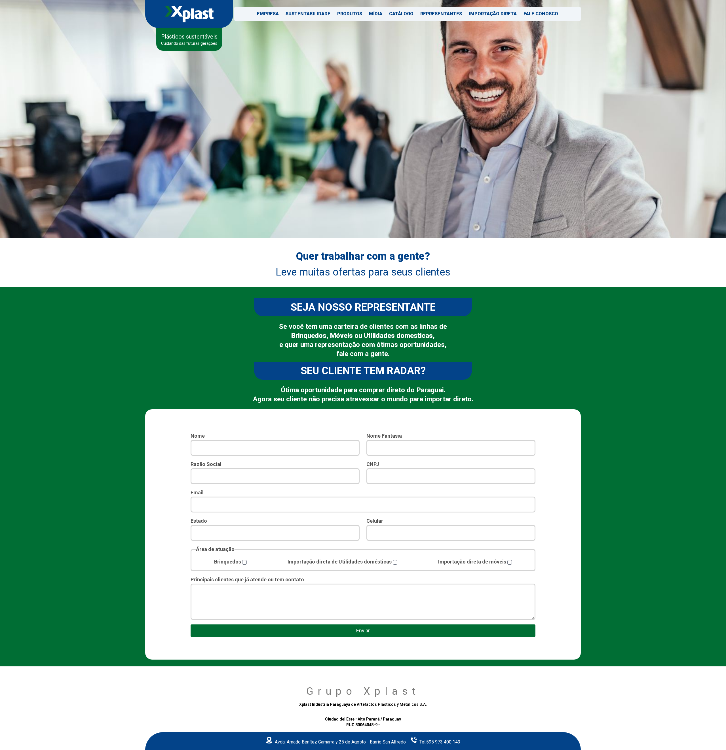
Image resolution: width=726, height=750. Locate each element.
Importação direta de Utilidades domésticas (340, 562)
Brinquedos (227, 562)
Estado (199, 521)
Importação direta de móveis (472, 562)
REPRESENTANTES (441, 13)
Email (197, 492)
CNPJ (372, 464)
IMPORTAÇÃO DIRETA (493, 13)
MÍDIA (375, 13)
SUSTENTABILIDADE (308, 13)
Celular (374, 521)
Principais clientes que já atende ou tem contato (247, 579)
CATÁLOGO (401, 13)
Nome (198, 436)
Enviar (363, 631)
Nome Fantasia (384, 436)
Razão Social (206, 464)
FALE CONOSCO (541, 13)
